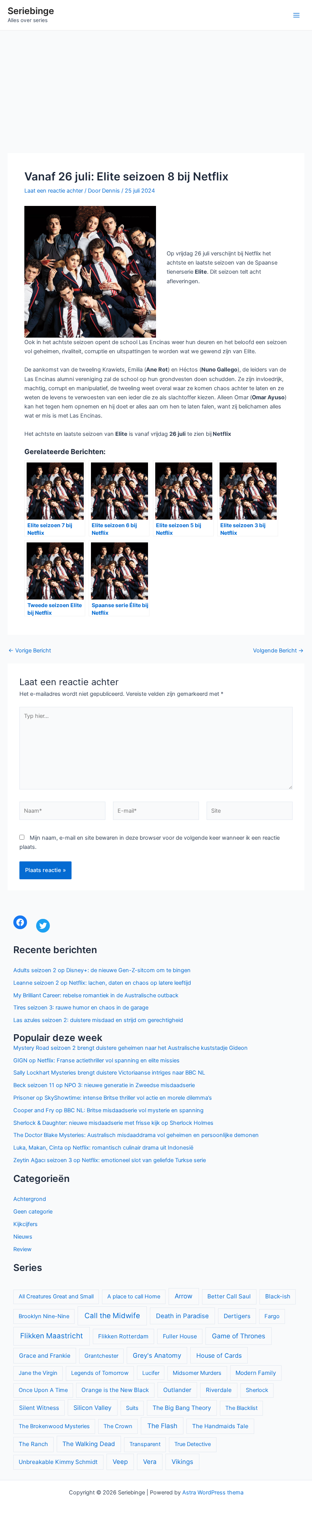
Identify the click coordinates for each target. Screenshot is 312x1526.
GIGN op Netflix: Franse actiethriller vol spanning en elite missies (96, 1060)
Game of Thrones (238, 1336)
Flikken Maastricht (51, 1335)
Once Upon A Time (43, 1390)
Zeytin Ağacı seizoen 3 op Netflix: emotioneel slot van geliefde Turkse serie (109, 1160)
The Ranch (33, 1444)
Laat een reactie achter (53, 190)
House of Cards (219, 1355)
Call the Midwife (112, 1315)
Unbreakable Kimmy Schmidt (58, 1461)
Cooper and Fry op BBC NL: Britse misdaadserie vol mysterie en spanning (108, 1110)
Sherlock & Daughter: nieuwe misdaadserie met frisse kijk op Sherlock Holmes (113, 1122)
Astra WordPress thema (213, 1492)
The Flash (162, 1426)
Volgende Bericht (278, 651)
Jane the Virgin (38, 1373)
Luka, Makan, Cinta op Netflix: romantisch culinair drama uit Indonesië (103, 1147)
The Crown (117, 1426)
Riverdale (219, 1390)
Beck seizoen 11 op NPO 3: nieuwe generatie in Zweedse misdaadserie (104, 1085)
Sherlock (257, 1390)
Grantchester (101, 1355)
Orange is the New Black (115, 1390)
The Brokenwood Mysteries (54, 1426)
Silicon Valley (92, 1407)
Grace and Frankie (44, 1355)
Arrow (184, 1296)
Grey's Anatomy (157, 1355)
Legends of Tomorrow (100, 1373)
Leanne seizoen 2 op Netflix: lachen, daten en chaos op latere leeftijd (102, 982)
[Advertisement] (156, 87)
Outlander (177, 1390)
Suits (132, 1408)
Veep (120, 1461)
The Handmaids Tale (220, 1426)
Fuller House (180, 1336)
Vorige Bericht (29, 651)
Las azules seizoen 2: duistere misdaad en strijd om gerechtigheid (98, 1020)
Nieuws (22, 1236)
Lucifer (150, 1373)
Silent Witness (39, 1407)
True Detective (192, 1444)
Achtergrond (29, 1199)
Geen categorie (33, 1211)
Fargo (272, 1316)
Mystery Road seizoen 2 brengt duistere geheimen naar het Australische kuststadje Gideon (130, 1047)
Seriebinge (31, 10)
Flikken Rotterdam (123, 1336)
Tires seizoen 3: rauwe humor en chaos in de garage (80, 1007)
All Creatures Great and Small (56, 1296)
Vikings (182, 1461)
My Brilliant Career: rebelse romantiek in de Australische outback (95, 995)
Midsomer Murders (197, 1373)
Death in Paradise (182, 1316)
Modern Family (256, 1372)
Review (22, 1249)
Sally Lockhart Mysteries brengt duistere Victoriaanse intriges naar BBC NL (109, 1072)
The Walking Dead (88, 1444)
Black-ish (277, 1296)
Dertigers (237, 1316)
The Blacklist (241, 1408)
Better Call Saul (229, 1296)
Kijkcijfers (25, 1224)
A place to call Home (133, 1296)
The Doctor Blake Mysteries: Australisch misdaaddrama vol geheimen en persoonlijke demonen (136, 1135)
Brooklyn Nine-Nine (44, 1316)
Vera (149, 1461)
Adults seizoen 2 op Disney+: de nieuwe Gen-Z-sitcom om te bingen (102, 970)
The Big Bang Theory (182, 1407)
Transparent (145, 1444)
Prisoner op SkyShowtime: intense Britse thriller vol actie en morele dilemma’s (112, 1097)
